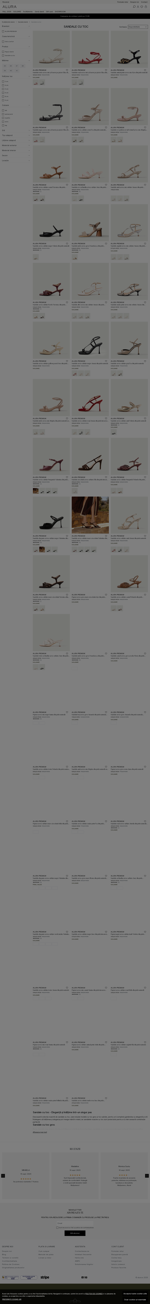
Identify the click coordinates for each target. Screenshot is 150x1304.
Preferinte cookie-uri (11, 1299)
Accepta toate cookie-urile (135, 1293)
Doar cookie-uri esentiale (135, 1299)
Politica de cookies (94, 1294)
